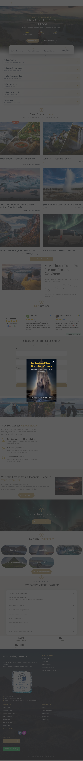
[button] (53, 361)
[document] (41, 380)
